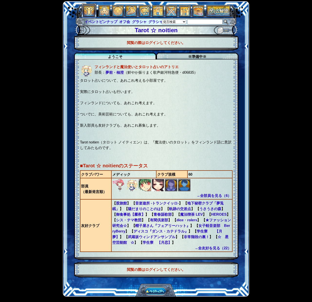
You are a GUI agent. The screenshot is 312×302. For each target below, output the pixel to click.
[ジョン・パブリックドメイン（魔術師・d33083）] (184, 190)
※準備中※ (197, 56)
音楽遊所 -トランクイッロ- (157, 203)
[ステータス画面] (89, 16)
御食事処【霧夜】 (130, 214)
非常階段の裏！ (196, 237)
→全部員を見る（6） (213, 195)
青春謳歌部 (163, 214)
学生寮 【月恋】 (157, 242)
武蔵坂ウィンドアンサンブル (152, 237)
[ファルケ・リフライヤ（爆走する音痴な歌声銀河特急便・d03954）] (145, 190)
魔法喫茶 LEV (191, 214)
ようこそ (115, 56)
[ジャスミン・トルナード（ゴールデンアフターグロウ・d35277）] (171, 190)
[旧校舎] (198, 16)
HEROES (219, 214)
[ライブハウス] (171, 16)
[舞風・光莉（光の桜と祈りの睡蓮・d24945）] (158, 190)
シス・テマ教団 (129, 220)
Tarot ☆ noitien (156, 30)
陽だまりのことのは (144, 209)
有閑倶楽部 (159, 220)
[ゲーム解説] (218, 16)
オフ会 (124, 22)
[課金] (118, 16)
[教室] (131, 16)
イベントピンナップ (101, 22)
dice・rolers (186, 220)
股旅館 (121, 203)
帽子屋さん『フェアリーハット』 (162, 225)
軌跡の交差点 (180, 209)
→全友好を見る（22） (213, 248)
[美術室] (144, 16)
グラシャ (139, 22)
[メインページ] (104, 16)
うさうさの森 (210, 209)
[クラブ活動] (185, 16)
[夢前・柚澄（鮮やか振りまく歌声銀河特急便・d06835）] (132, 190)
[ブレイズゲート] (158, 16)
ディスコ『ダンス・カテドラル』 (161, 231)
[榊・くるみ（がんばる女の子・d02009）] (119, 190)
